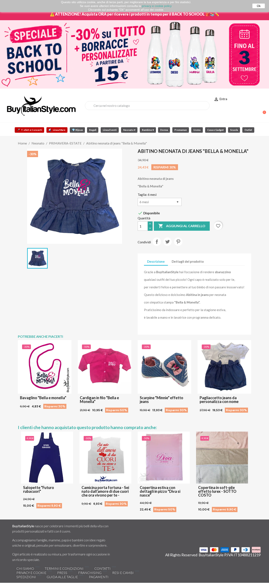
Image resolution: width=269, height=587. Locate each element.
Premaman (180, 129)
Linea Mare (57, 129)
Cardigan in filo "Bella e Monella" (99, 399)
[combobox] (147, 105)
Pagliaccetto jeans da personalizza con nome (219, 399)
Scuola (234, 129)
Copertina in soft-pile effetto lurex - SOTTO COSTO (217, 491)
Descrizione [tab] (156, 261)
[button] (262, 110)
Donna (164, 129)
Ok (259, 6)
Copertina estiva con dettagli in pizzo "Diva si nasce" (160, 491)
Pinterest (178, 241)
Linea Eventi (110, 129)
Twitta (167, 241)
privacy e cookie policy (156, 6)
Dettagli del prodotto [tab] (188, 261)
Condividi (157, 241)
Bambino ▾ (148, 129)
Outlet (248, 129)
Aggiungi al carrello (181, 225)
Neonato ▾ (129, 129)
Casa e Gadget (215, 129)
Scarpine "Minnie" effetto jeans (161, 399)
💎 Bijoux (77, 129)
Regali (92, 129)
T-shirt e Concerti (29, 129)
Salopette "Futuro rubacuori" (38, 489)
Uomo (197, 129)
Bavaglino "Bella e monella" (43, 397)
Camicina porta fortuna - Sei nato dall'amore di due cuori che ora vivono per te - (105, 491)
